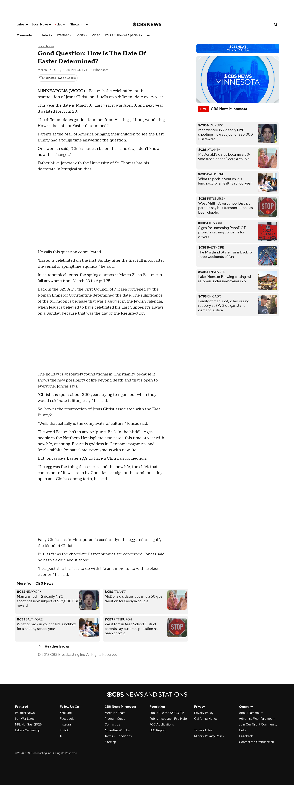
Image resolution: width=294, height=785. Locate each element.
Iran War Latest (25, 718)
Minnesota (24, 35)
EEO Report (157, 730)
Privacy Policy (203, 712)
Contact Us (112, 724)
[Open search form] (275, 24)
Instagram (66, 724)
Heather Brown (57, 646)
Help (242, 730)
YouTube (66, 712)
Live (59, 24)
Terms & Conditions (118, 736)
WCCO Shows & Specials (123, 35)
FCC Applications (161, 724)
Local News (40, 24)
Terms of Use (203, 730)
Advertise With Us (117, 730)
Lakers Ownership (27, 730)
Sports (80, 35)
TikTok (64, 730)
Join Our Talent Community (258, 724)
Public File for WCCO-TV (166, 712)
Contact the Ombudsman (256, 742)
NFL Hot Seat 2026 (28, 724)
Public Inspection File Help (168, 718)
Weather (63, 35)
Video (96, 35)
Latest (21, 24)
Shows (75, 24)
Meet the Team (115, 712)
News (46, 35)
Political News (25, 712)
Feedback (246, 736)
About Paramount (251, 712)
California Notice (206, 718)
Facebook (67, 718)
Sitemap (110, 742)
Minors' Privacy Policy (209, 736)
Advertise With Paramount (257, 718)
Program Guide (115, 718)
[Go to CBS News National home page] (147, 24)
